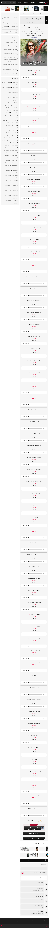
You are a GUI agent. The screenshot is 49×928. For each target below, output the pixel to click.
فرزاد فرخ (15, 180)
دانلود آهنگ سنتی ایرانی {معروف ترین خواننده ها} (10, 54)
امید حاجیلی (14, 92)
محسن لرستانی (14, 147)
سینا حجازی (7, 160)
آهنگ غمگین (20, 2)
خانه (45, 13)
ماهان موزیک (43, 3)
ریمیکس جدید (5, 26)
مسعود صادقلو (6, 137)
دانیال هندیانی (14, 122)
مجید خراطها (14, 142)
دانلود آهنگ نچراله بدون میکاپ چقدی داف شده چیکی (9, 46)
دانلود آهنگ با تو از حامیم (12, 67)
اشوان (3, 87)
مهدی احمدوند (14, 135)
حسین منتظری (7, 112)
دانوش (4, 120)
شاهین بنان (15, 157)
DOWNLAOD (34, 72)
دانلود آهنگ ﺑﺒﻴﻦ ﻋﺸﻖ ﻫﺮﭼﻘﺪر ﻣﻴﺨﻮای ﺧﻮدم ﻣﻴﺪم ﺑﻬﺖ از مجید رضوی (10, 41)
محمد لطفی (8, 142)
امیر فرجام (15, 97)
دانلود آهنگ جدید (33, 2)
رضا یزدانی (15, 198)
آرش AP (3, 82)
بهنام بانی (7, 105)
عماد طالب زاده (8, 180)
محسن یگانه (7, 145)
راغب (8, 122)
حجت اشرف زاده (14, 117)
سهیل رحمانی (6, 168)
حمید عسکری (7, 115)
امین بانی (8, 92)
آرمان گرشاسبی (14, 85)
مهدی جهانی (7, 132)
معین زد (10, 140)
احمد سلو (15, 87)
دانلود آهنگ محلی (25, 921)
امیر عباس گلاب (14, 100)
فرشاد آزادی (15, 178)
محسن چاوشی (6, 147)
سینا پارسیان (7, 165)
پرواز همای (9, 110)
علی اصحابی (9, 193)
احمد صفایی (8, 87)
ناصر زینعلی (8, 127)
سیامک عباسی (7, 157)
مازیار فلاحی (14, 152)
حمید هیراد (6, 117)
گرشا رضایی (15, 173)
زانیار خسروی (7, 195)
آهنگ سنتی (6, 17)
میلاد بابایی (15, 130)
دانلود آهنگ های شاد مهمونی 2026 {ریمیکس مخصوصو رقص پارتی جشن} (10, 58)
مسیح (16, 140)
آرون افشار (15, 82)
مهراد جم (8, 130)
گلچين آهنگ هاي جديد (26, 860)
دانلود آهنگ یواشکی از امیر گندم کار (10, 62)
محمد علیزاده (14, 145)
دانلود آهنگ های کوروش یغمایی (34, 838)
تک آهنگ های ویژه (13, 26)
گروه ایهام (9, 102)
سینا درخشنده (14, 165)
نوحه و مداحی (5, 31)
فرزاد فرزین (8, 178)
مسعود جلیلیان (14, 137)
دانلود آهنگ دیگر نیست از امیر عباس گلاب (9, 73)
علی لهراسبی (14, 183)
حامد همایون (14, 115)
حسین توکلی (14, 112)
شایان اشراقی (7, 155)
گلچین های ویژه (38, 22)
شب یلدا (28, 106)
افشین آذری (15, 90)
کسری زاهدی (14, 175)
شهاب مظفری (7, 152)
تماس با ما (17, 921)
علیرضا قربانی (7, 183)
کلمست (9, 173)
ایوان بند (15, 102)
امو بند (7, 100)
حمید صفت (15, 120)
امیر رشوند (8, 95)
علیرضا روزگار (14, 188)
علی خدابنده (7, 190)
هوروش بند (15, 127)
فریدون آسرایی (7, 175)
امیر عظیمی (9, 97)
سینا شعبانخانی (14, 162)
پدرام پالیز (15, 110)
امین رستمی (15, 95)
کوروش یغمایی (32, 26)
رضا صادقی (9, 198)
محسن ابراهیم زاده (13, 150)
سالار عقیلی (15, 170)
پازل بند (7, 107)
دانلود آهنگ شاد (34, 921)
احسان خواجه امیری (5, 85)
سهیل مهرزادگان (14, 168)
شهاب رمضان (14, 155)
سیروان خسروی (14, 160)
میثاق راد (7, 135)
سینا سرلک (7, 162)
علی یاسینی (8, 188)
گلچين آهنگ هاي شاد (40, 860)
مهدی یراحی (14, 132)
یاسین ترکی (8, 125)
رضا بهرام (15, 200)
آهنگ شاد (26, 2)
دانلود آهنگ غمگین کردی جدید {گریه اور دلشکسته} (10, 50)
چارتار (9, 120)
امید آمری (8, 90)
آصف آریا (9, 82)
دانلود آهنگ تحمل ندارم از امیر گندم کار (10, 64)
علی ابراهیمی (14, 195)
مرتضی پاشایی (4, 140)
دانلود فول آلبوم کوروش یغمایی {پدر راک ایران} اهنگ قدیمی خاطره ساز (33, 18)
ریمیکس (35, 70)
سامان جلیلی (8, 170)
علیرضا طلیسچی (7, 185)
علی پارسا (15, 193)
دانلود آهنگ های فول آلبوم (34, 833)
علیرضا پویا (15, 185)
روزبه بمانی (15, 203)
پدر (28, 26)
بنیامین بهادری (14, 107)
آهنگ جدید (15, 17)
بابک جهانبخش (14, 105)
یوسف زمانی (14, 125)
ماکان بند (6, 150)
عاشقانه (29, 614)
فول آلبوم (39, 26)
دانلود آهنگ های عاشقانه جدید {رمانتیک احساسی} (10, 70)
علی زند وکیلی (14, 190)
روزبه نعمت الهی (8, 200)
